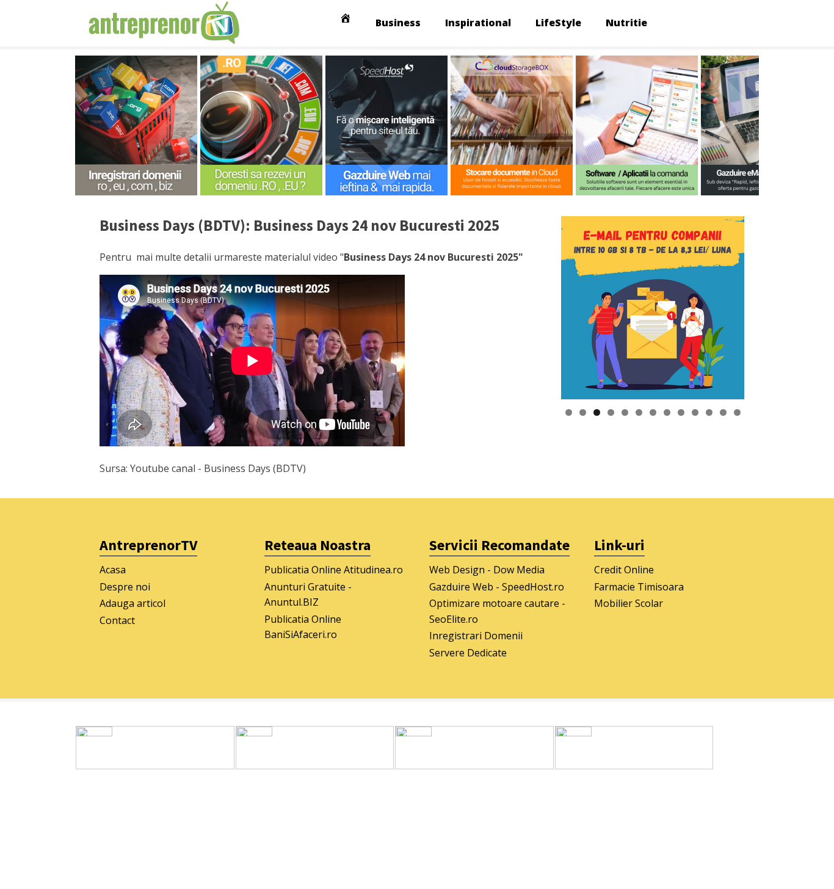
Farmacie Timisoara (639, 586)
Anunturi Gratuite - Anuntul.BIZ (308, 594)
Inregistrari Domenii (476, 635)
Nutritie (626, 22)
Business (398, 22)
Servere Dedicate (468, 652)
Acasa (113, 569)
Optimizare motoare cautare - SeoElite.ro (497, 611)
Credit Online (624, 569)
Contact (117, 620)
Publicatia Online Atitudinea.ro (333, 569)
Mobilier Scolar (628, 603)
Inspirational (478, 22)
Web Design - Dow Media (487, 569)
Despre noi (125, 586)
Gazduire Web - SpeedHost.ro (496, 586)
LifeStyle (558, 22)
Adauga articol (132, 603)
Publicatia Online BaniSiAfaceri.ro (302, 627)
